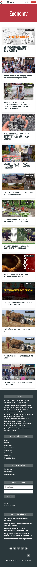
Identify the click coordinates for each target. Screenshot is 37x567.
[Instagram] (22, 548)
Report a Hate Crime (9, 448)
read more (13, 430)
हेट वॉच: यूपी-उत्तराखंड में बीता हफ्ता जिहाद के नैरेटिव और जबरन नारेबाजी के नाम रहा (17, 524)
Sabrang (6, 503)
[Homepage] (25, 2)
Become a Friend (8, 450)
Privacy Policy (7, 455)
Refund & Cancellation (9, 458)
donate (33, 2)
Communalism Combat (9, 506)
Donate (6, 440)
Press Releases (8, 469)
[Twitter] (14, 548)
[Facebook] (10, 548)
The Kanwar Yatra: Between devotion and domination (16, 519)
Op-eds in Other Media (9, 474)
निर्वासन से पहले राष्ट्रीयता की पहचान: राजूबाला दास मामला (18, 539)
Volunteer (6, 442)
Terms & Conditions (9, 453)
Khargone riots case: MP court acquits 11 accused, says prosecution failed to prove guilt (18, 534)
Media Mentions (8, 471)
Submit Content (8, 445)
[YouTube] (18, 548)
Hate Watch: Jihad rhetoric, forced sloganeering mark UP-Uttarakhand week (16, 529)
